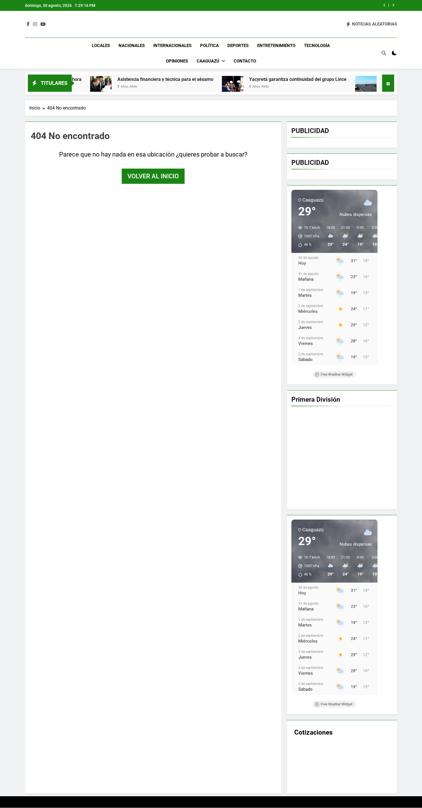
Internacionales (172, 45)
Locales (101, 45)
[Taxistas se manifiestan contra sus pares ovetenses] (333, 86)
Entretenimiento (276, 45)
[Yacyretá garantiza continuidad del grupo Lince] (200, 86)
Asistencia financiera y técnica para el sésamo (133, 79)
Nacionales (132, 45)
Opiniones (177, 61)
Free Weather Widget (337, 374)
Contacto (245, 61)
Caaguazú (208, 61)
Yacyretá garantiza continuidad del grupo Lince (265, 79)
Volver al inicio (153, 176)
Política (209, 45)
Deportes (238, 45)
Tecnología (317, 45)
